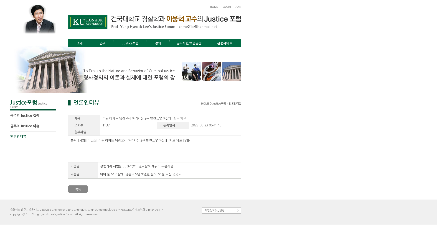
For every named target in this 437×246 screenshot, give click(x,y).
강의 (158, 43)
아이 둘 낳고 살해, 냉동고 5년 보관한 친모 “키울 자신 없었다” (141, 174)
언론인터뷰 (18, 136)
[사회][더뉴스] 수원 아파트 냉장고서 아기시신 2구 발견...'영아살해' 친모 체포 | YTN (134, 140)
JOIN (238, 6)
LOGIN (227, 6)
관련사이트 (224, 43)
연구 (102, 43)
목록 (78, 189)
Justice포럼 (130, 43)
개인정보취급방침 (222, 210)
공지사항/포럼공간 (189, 43)
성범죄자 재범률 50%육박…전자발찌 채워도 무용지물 (136, 166)
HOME (214, 6)
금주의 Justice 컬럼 (24, 115)
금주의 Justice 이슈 (24, 126)
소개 (80, 43)
